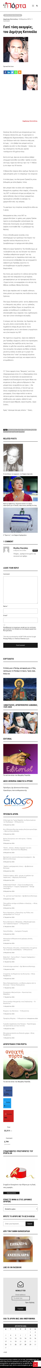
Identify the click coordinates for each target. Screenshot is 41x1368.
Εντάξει (3, 1367)
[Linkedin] (9, 71)
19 (15, 1341)
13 (20, 1338)
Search (29, 1224)
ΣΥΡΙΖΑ (21, 431)
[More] (20, 71)
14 (25, 1338)
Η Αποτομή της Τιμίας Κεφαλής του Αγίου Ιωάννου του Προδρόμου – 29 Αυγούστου (19, 821)
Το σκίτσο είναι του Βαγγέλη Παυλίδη (16, 775)
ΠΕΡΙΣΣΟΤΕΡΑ (11, 1193)
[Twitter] (12, 71)
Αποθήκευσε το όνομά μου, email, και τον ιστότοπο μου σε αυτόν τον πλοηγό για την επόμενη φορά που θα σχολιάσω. (19, 629)
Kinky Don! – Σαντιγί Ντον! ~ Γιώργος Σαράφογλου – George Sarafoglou (19, 958)
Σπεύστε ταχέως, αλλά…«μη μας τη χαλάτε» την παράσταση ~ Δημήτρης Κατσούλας (18, 876)
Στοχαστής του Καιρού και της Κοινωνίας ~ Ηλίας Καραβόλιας (19, 974)
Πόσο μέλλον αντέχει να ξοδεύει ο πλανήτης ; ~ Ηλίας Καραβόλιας (20, 904)
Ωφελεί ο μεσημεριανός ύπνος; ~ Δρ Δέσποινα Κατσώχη (18, 867)
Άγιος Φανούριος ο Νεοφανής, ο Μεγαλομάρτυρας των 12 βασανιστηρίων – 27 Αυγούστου (19, 922)
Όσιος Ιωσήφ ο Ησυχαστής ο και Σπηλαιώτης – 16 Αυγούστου (19, 1002)
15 (30, 1338)
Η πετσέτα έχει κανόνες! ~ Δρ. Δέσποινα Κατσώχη (19, 966)
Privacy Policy (7, 638)
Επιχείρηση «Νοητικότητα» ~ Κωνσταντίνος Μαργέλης (17, 993)
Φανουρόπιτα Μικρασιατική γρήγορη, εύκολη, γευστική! (18, 939)
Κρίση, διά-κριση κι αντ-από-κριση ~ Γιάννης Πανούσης (17, 839)
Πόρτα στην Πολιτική (13, 15)
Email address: (20, 1295)
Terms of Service (20, 638)
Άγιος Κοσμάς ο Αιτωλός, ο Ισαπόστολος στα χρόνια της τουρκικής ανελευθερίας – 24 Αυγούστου (20, 948)
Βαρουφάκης (12, 429)
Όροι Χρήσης (30, 1302)
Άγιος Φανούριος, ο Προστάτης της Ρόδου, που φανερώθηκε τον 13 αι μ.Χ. (18, 913)
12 (15, 1338)
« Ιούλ (5, 1352)
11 (10, 1338)
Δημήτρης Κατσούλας (10, 19)
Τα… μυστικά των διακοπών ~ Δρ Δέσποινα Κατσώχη (20, 896)
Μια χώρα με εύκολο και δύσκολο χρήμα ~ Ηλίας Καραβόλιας (18, 1034)
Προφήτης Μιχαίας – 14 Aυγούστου (14, 1018)
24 (6, 1344)
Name (5, 606)
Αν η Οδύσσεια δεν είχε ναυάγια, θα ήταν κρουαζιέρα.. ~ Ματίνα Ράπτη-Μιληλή (20, 830)
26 (15, 1344)
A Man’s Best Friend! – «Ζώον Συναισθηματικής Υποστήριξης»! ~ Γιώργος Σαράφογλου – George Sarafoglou (18, 886)
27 (20, 1344)
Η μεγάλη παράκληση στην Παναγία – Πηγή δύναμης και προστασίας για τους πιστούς (19, 1024)
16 (35, 1338)
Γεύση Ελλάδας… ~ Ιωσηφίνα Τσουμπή (15, 931)
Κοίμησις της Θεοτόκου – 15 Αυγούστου (16, 1011)
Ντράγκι (33, 429)
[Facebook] (5, 71)
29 (30, 1344)
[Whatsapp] (16, 71)
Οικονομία (7, 431)
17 (6, 1341)
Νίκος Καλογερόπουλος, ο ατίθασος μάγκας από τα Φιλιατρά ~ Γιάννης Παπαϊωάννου (19, 984)
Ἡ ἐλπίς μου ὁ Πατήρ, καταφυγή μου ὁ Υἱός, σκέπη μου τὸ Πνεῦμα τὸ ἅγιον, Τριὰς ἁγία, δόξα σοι (19, 671)
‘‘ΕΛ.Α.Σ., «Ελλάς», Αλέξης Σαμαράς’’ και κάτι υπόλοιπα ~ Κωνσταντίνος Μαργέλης (17, 848)
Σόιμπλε (15, 431)
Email (5, 615)
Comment (6, 574)
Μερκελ (26, 429)
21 (25, 1341)
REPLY (35, 550)
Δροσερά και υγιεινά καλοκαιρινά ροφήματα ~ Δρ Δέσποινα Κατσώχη (19, 858)
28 (25, 1344)
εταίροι (20, 429)
